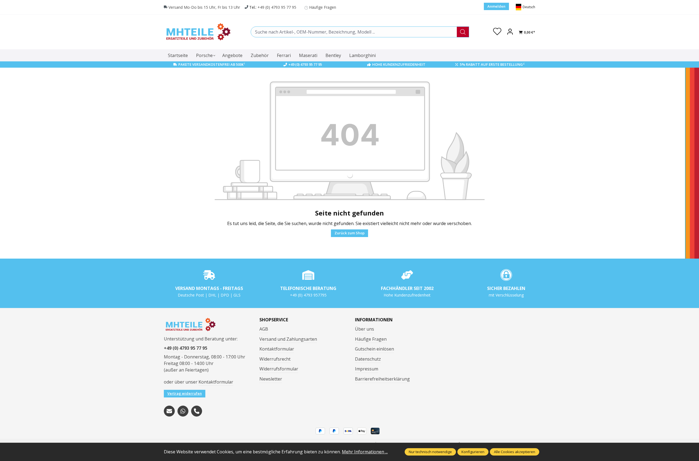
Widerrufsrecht (275, 359)
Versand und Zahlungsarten (288, 339)
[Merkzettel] (497, 32)
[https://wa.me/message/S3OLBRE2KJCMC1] (182, 411)
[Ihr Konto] (510, 31)
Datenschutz (368, 359)
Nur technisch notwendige (430, 451)
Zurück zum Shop (349, 232)
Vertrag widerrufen (184, 393)
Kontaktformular (216, 382)
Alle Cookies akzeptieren (514, 451)
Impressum (366, 369)
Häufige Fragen (322, 7)
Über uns (364, 329)
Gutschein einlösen (374, 349)
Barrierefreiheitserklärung (382, 379)
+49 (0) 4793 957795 (308, 295)
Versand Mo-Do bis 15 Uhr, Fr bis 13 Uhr (204, 7)
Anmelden (496, 6)
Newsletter (270, 379)
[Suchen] (463, 31)
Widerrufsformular (278, 369)
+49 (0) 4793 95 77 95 (276, 7)
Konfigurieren (472, 451)
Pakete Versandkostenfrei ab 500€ (211, 64)
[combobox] (354, 31)
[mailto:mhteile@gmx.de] (169, 411)
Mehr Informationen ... (365, 452)
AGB (263, 329)
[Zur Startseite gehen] (198, 31)
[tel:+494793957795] (196, 411)
